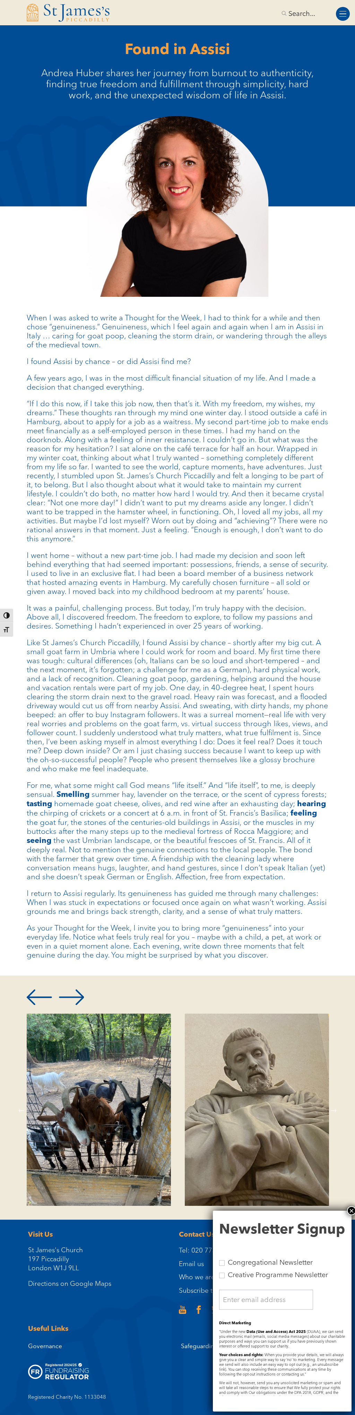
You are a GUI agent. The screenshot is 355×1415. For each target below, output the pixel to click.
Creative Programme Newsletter (277, 1275)
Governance (45, 1346)
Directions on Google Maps (69, 1283)
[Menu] (343, 14)
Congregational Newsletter (269, 1262)
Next (333, 1109)
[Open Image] (99, 1110)
